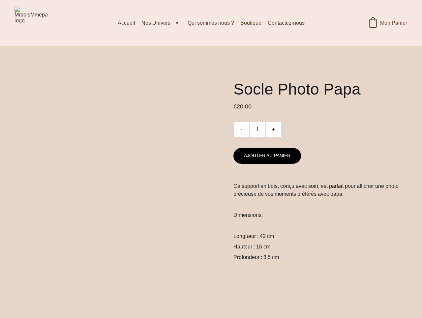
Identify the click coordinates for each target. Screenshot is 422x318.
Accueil (126, 23)
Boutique (250, 23)
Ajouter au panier (267, 155)
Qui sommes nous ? (211, 23)
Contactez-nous (286, 23)
